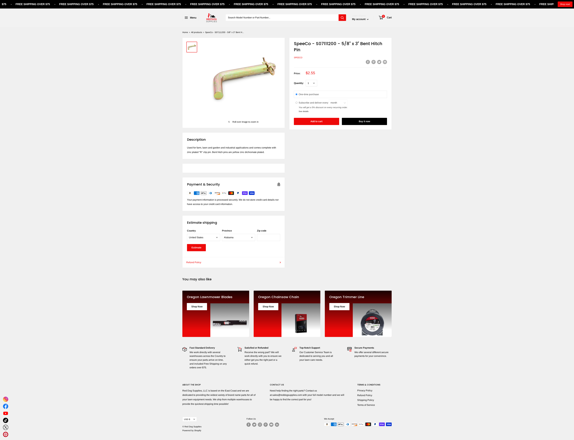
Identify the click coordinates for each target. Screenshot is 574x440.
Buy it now (364, 121)
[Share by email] (385, 62)
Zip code (261, 230)
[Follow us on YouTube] (271, 425)
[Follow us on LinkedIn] (277, 425)
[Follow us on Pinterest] (266, 425)
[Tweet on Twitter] (379, 62)
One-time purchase (309, 94)
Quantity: (299, 83)
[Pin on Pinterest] (373, 62)
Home (185, 32)
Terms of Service (366, 405)
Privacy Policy (364, 390)
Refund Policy (193, 262)
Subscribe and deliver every (314, 102)
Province (227, 230)
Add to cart (316, 121)
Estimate (196, 247)
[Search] (342, 17)
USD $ (187, 419)
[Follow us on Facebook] (248, 425)
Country (191, 230)
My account (359, 19)
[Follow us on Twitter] (254, 425)
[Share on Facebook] (368, 62)
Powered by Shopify (191, 430)
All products (196, 32)
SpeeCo (298, 57)
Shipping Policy (365, 400)
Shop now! (565, 4)
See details (304, 111)
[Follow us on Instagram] (260, 425)
